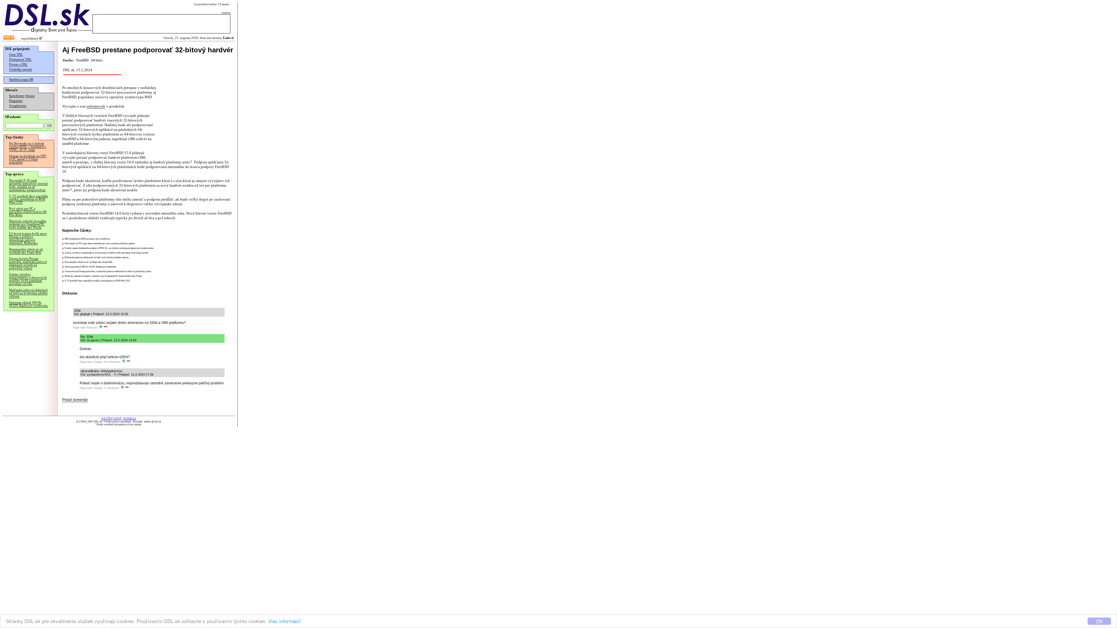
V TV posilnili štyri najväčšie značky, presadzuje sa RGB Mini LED (28, 199)
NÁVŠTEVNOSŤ (111, 418)
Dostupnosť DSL (20, 59)
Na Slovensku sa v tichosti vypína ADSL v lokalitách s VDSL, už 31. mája (27, 146)
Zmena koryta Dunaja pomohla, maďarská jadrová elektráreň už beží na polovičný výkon (28, 263)
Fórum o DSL (18, 64)
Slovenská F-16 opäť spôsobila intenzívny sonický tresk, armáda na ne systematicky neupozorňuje (28, 185)
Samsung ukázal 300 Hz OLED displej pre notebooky (28, 304)
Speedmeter (17, 95)
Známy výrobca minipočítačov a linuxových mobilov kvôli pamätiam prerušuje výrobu (28, 279)
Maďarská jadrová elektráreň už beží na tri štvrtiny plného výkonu (28, 293)
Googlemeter (17, 105)
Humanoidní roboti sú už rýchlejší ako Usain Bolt (26, 251)
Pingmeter (16, 100)
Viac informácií (284, 621)
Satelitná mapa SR (21, 79)
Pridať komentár (75, 400)
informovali (96, 106)
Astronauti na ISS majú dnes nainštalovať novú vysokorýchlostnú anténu (100, 243)
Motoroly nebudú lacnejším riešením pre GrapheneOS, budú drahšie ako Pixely (27, 224)
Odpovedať (79, 327)
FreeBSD (82, 60)
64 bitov (97, 60)
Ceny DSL (16, 54)
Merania (30, 95)
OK (1099, 621)
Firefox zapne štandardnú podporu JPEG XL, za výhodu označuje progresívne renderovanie (109, 248)
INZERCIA (129, 418)
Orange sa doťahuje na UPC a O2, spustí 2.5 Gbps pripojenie (28, 159)
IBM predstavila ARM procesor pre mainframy (87, 239)
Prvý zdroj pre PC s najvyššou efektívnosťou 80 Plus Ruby (28, 212)
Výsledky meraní (20, 69)
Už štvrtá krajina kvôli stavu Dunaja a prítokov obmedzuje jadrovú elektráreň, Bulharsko (28, 238)
